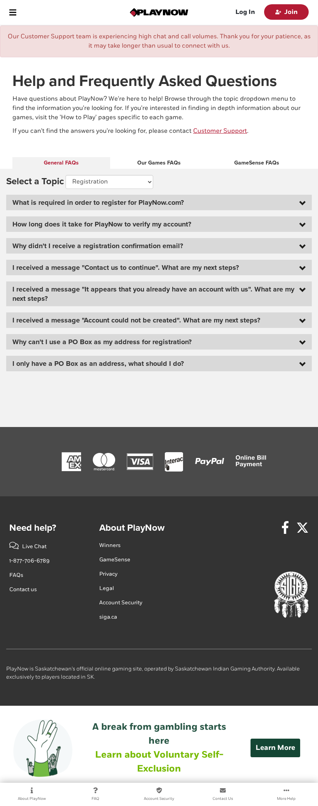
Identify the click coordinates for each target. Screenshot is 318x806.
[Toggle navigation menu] (12, 12)
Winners (110, 545)
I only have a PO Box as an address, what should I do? (98, 363)
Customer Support (220, 131)
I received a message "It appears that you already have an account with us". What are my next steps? (153, 294)
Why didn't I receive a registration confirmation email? (97, 246)
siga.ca (108, 617)
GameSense (114, 559)
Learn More (275, 748)
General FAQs (61, 162)
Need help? (32, 527)
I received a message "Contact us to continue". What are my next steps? (125, 267)
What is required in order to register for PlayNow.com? (98, 202)
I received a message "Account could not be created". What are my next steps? (136, 320)
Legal (106, 588)
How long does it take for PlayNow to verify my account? (101, 224)
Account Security (120, 602)
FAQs (16, 575)
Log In (245, 12)
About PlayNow (131, 527)
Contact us (23, 589)
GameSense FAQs (256, 162)
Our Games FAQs (159, 162)
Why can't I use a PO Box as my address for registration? (102, 342)
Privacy (108, 574)
